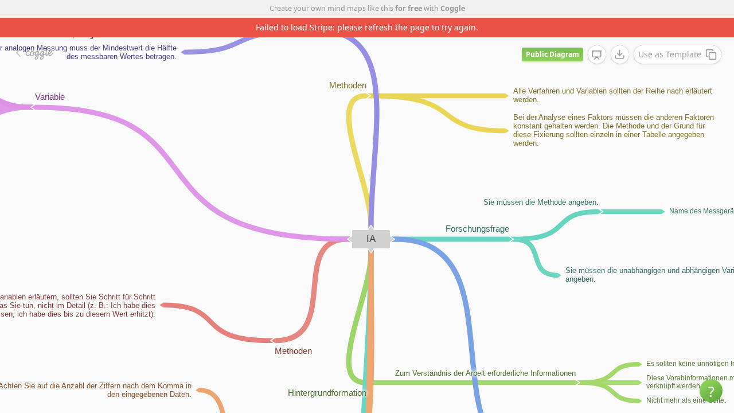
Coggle (452, 8)
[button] (711, 390)
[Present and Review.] (597, 55)
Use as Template (669, 54)
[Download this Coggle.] (620, 54)
